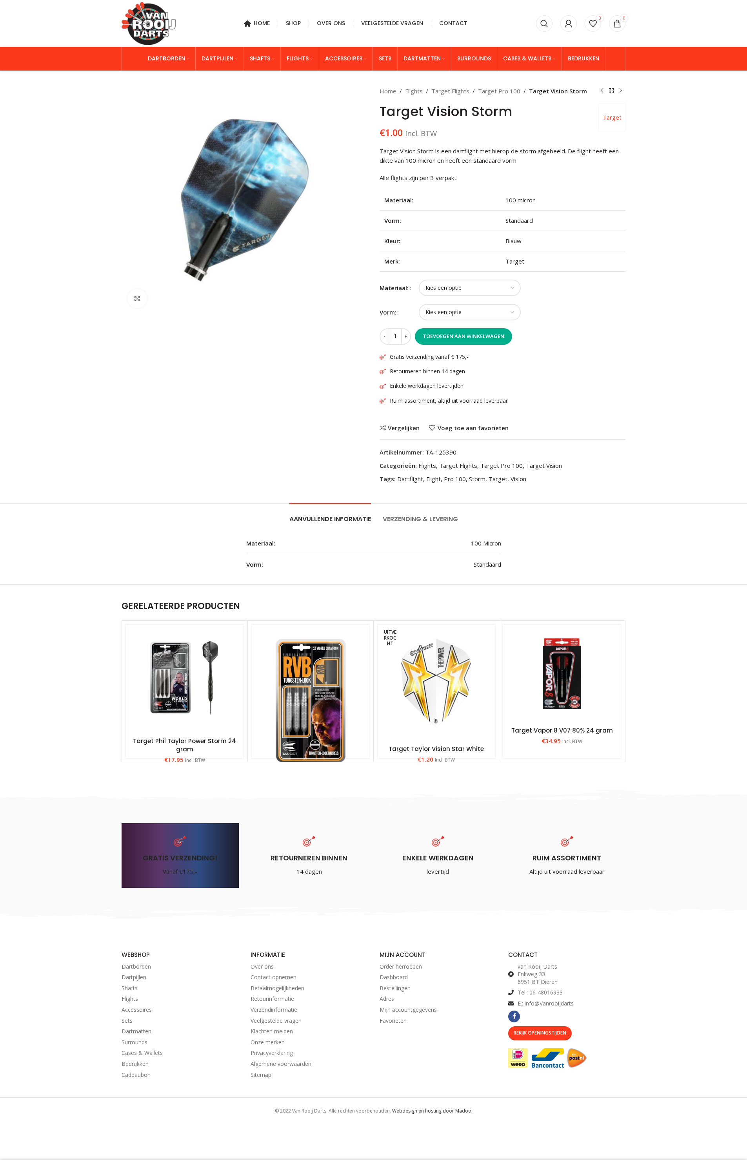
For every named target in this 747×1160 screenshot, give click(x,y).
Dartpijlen (134, 977)
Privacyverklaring (272, 1052)
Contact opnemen (273, 977)
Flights (414, 91)
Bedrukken (135, 1063)
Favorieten (393, 1020)
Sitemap (261, 1074)
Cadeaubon (136, 1074)
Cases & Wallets (142, 1052)
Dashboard (394, 977)
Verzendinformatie (274, 1009)
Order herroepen (401, 966)
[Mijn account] (568, 23)
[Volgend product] (620, 91)
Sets (127, 1020)
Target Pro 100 (499, 91)
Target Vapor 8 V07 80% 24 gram (562, 730)
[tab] (330, 515)
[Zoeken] (544, 23)
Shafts (130, 988)
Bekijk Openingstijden (540, 1032)
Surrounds (134, 1042)
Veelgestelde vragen (276, 1020)
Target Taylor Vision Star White (436, 749)
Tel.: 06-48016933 (540, 992)
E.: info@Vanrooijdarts (546, 1003)
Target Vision (544, 465)
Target (612, 117)
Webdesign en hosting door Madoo (431, 1110)
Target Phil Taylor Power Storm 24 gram (184, 745)
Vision (518, 479)
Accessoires (137, 1009)
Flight (433, 479)
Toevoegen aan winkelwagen (463, 336)
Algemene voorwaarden (281, 1063)
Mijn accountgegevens (408, 1009)
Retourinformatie (272, 998)
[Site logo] (149, 23)
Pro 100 (455, 479)
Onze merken (268, 1042)
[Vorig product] (602, 91)
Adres (387, 998)
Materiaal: (394, 288)
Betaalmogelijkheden (277, 988)
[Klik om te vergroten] (137, 298)
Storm (477, 479)
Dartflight (410, 479)
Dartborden (136, 966)
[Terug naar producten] (611, 91)
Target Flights (450, 91)
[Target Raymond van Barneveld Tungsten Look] (310, 700)
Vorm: (388, 312)
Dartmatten (136, 1031)
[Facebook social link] (514, 1016)
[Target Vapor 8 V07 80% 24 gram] (562, 674)
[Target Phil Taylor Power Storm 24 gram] (185, 679)
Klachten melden (272, 1031)
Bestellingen (395, 988)
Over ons (262, 966)
